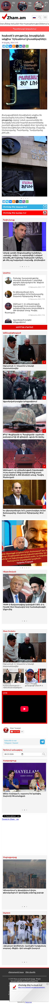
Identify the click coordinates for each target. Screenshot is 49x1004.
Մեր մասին (30, 972)
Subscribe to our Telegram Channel (11, 742)
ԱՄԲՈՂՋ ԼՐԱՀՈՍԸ (24, 327)
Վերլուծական (9, 572)
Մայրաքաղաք (10, 857)
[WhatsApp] (27, 46)
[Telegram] (3, 46)
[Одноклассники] (13, 46)
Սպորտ (6, 913)
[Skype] (7, 46)
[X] (17, 46)
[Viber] (23, 46)
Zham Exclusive (9, 631)
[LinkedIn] (20, 46)
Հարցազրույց (9, 761)
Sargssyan (28, 1002)
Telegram (19, 207)
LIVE (5, 693)
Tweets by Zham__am (10, 819)
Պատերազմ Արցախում (24, 29)
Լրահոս (6, 273)
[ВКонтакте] (10, 46)
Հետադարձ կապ (16, 972)
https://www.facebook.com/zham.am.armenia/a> (31, 987)
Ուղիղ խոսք (9, 220)
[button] (5, 243)
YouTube (19, 213)
